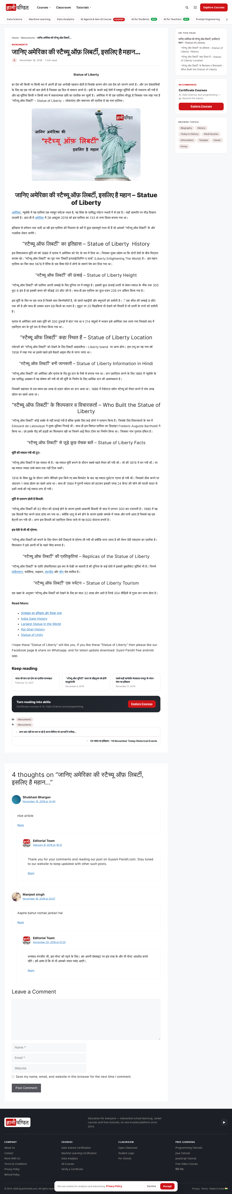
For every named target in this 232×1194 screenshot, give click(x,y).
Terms (204, 1188)
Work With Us (12, 1158)
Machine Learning (39, 19)
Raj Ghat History (33, 629)
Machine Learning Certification (79, 1153)
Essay (184, 146)
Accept (167, 1186)
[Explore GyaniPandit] (195, 7)
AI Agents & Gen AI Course (102, 19)
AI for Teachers (176, 19)
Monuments (28, 37)
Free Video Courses (186, 1164)
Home (15, 37)
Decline (151, 1186)
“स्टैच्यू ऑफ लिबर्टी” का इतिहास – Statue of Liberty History (202, 49)
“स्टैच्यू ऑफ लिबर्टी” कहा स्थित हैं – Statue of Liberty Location (201, 58)
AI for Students (143, 19)
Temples (203, 140)
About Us (9, 1147)
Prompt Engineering (208, 19)
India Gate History (34, 618)
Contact (8, 1153)
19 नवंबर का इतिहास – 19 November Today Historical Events (123, 740)
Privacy (196, 1188)
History (201, 128)
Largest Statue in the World (41, 624)
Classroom (63, 7)
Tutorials (83, 7)
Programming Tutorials (188, 1147)
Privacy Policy (12, 1169)
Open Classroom (128, 1147)
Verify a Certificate (72, 1169)
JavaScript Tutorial (185, 1158)
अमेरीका (39, 218)
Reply (20, 825)
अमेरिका (16, 212)
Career (217, 140)
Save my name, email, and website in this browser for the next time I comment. (73, 1076)
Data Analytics (65, 19)
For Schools (124, 1158)
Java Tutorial (182, 1153)
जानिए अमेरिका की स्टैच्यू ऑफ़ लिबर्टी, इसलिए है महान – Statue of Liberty (199, 41)
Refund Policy (12, 1174)
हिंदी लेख (179, 1169)
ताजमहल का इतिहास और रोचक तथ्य (41, 613)
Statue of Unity (32, 635)
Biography (186, 128)
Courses (44, 7)
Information (187, 140)
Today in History (189, 134)
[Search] (186, 7)
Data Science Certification (76, 1147)
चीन (61, 572)
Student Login (126, 1153)
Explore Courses (213, 7)
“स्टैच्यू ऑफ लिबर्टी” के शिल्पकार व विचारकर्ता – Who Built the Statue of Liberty (202, 67)
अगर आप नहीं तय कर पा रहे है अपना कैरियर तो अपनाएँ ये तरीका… (47, 731)
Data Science (14, 19)
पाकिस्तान (17, 572)
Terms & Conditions (15, 1164)
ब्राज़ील (49, 572)
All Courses (67, 1164)
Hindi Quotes (211, 134)
